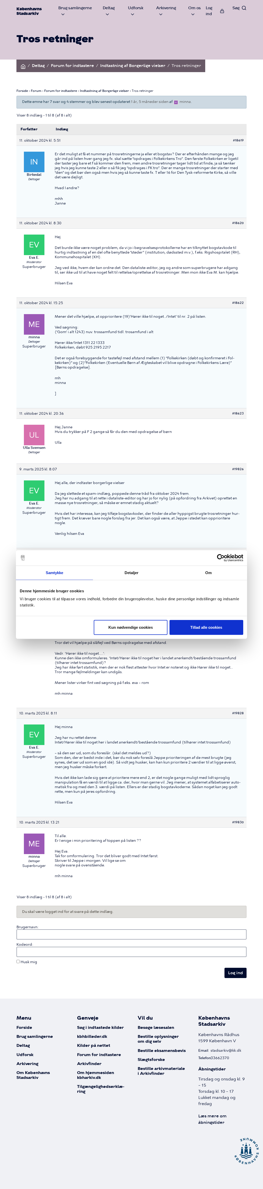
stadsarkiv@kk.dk (226, 1050)
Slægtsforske (151, 1059)
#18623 (238, 413)
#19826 (238, 469)
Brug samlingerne (34, 1036)
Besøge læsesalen (156, 1027)
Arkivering (27, 1063)
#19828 (238, 713)
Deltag (38, 65)
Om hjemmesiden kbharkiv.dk (95, 1075)
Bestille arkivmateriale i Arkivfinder (161, 1071)
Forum (36, 91)
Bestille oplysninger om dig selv (158, 1039)
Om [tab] (208, 572)
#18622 (238, 303)
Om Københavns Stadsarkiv (33, 1075)
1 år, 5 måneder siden (149, 101)
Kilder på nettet (93, 1045)
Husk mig (29, 962)
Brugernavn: (27, 927)
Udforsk (24, 1054)
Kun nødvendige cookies (130, 627)
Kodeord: (24, 944)
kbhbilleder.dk (92, 1036)
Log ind (209, 10)
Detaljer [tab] (132, 572)
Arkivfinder (89, 1063)
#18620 (238, 223)
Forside (22, 91)
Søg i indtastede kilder (100, 1027)
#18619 (238, 140)
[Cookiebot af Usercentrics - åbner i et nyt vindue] (220, 558)
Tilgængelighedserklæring (100, 1089)
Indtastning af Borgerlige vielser (132, 65)
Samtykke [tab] (54, 572)
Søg (235, 7)
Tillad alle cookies (206, 627)
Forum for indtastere (72, 65)
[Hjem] (23, 65)
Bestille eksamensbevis (162, 1050)
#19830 (238, 822)
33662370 (220, 1058)
